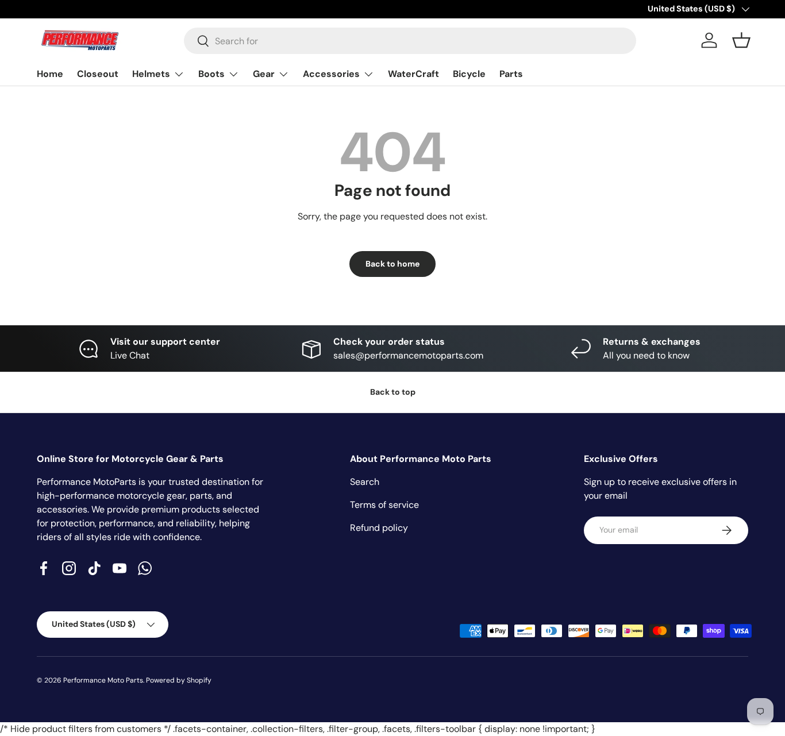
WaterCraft (413, 74)
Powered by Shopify (178, 680)
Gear (264, 74)
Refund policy (379, 528)
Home (50, 74)
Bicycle (469, 74)
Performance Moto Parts (103, 680)
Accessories (331, 74)
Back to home (392, 264)
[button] (741, 40)
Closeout (97, 74)
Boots (211, 74)
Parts (511, 74)
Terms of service (384, 505)
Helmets (151, 74)
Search (364, 482)
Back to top (392, 392)
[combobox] (410, 41)
